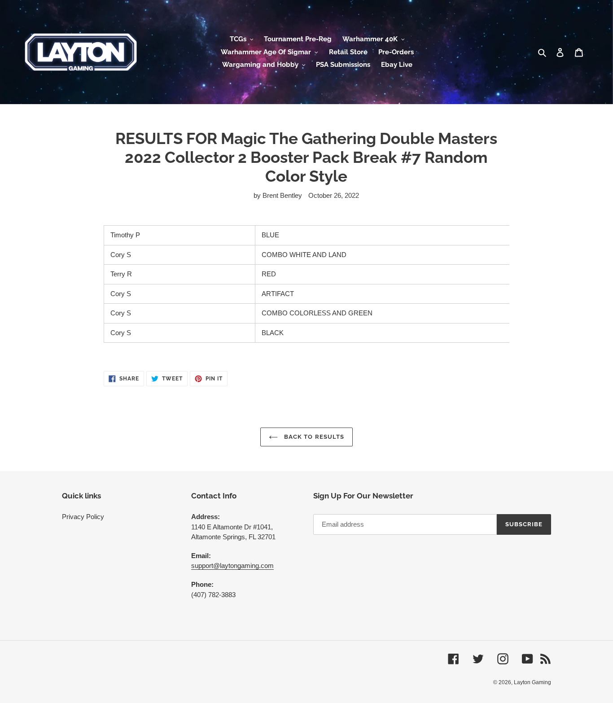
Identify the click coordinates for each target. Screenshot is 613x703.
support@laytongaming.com (232, 565)
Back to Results (313, 436)
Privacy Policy (83, 516)
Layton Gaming (532, 682)
